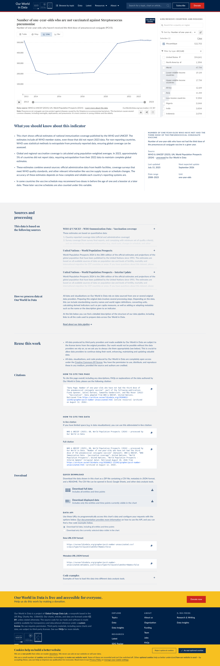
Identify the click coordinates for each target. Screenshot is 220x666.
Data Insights (118, 628)
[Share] (146, 112)
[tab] (23, 34)
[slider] (33, 102)
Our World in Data (23, 5)
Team (146, 633)
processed (161, 158)
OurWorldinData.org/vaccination (136, 108)
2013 (26, 102)
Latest (88, 6)
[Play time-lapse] (19, 102)
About (113, 6)
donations (53, 654)
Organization (150, 623)
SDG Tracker (117, 644)
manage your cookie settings (116, 660)
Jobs (146, 638)
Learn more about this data (96, 108)
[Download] (140, 112)
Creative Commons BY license (89, 362)
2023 (151, 102)
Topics (114, 618)
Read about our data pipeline (76, 324)
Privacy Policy (95, 660)
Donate (197, 6)
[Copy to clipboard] (148, 389)
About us (148, 618)
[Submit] (167, 5)
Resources (99, 6)
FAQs (61, 629)
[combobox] (148, 6)
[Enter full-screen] (152, 112)
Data (80, 6)
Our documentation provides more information (99, 520)
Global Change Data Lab (56, 614)
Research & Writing (186, 618)
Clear (199, 39)
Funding (148, 628)
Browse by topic (66, 6)
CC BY (152, 108)
